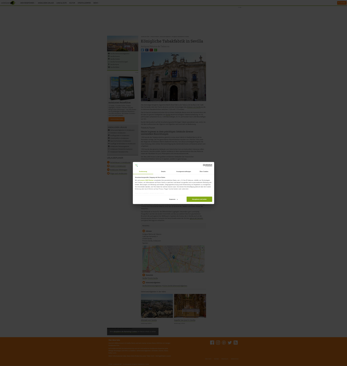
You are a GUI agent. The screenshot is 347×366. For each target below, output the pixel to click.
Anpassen (172, 199)
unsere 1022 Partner (147, 180)
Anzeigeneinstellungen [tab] (183, 171)
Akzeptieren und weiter (199, 199)
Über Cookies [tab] (204, 171)
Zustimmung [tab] (143, 171)
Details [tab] (163, 171)
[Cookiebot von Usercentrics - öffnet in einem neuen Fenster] (204, 165)
